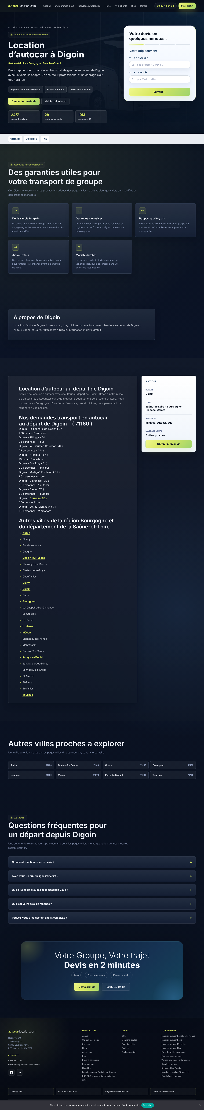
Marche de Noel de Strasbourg (175, 1072)
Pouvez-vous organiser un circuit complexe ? (39, 917)
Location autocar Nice (171, 1048)
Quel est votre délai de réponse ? (32, 903)
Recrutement (88, 1064)
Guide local (31, 138)
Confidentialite (128, 1044)
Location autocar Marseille (173, 1044)
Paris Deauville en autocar (173, 1052)
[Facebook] (11, 1072)
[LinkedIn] (20, 1072)
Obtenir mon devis (168, 444)
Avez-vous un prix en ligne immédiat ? (35, 876)
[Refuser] (200, 1105)
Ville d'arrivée (138, 72)
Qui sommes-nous (64, 5)
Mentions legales (129, 1040)
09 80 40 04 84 (165, 6)
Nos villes (86, 1068)
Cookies (125, 1048)
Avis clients (121, 5)
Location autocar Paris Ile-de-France (99, 1072)
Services (86, 1044)
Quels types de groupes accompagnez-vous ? (40, 889)
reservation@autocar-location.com (24, 1064)
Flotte (108, 5)
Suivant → (159, 91)
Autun (26, 532)
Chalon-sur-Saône (33, 557)
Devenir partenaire (90, 1060)
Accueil (47, 5)
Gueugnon (29, 601)
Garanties (15, 138)
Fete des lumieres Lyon (171, 1056)
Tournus (27, 694)
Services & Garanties (89, 5)
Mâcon (26, 632)
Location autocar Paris (171, 1040)
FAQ (45, 138)
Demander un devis (24, 101)
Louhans (27, 626)
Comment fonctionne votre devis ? (33, 862)
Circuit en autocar (169, 1064)
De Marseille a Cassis (171, 1068)
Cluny (26, 582)
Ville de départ (138, 58)
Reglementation (129, 1052)
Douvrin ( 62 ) (38, 498)
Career (143, 5)
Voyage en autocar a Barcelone (175, 1060)
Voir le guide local (55, 101)
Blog (133, 5)
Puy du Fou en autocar (171, 1076)
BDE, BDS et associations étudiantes (98, 1076)
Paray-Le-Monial (32, 657)
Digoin (26, 588)
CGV (84, 1080)
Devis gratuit (187, 6)
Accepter (147, 1105)
